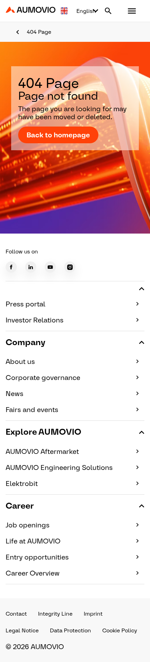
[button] (132, 11)
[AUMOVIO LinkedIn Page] (30, 267)
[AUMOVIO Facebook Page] (11, 267)
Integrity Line (55, 613)
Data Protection (70, 630)
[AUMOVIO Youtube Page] (50, 267)
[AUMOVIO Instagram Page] (69, 267)
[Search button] (108, 11)
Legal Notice (22, 630)
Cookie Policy (119, 630)
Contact (16, 613)
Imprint (93, 613)
